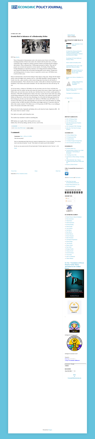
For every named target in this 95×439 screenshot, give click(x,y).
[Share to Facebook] (31, 128)
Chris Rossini (69, 243)
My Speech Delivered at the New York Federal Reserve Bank (77, 71)
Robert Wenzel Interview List (72, 184)
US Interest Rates (70, 139)
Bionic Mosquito (70, 235)
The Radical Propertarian (71, 239)
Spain (24, 127)
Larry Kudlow (69, 228)
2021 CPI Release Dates (71, 119)
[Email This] (27, 128)
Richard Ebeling (69, 224)
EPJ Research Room (70, 186)
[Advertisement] (47, 21)
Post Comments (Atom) (22, 173)
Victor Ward (69, 254)
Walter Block (69, 220)
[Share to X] (30, 128)
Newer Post (13, 171)
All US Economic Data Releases (73, 142)
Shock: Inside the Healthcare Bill (73, 62)
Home (36, 171)
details (17, 57)
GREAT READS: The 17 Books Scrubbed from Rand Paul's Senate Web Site (75, 161)
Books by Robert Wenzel (71, 164)
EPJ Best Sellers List (70, 148)
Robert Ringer (69, 241)
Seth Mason (68, 230)
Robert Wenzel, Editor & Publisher (74, 217)
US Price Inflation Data (71, 135)
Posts (68, 198)
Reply (15, 148)
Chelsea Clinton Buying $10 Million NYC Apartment (77, 83)
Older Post (58, 171)
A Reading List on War (71, 154)
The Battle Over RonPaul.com (73, 93)
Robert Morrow (69, 233)
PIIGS (21, 127)
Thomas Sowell (69, 250)
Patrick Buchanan (70, 222)
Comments (69, 201)
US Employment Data (71, 137)
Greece (16, 127)
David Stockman (70, 252)
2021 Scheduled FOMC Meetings (73, 126)
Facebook (71, 177)
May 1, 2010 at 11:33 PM (26, 136)
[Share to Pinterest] (32, 128)
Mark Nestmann (69, 237)
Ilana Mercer (69, 232)
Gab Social (77, 177)
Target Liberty (69, 98)
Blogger (50, 429)
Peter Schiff (68, 247)
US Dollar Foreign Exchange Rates (74, 140)
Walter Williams (69, 258)
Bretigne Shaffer (70, 249)
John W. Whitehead (70, 256)
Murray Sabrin (69, 245)
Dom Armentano (70, 218)
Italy (19, 127)
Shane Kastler (69, 226)
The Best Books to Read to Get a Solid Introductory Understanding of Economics (74, 152)
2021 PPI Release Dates (71, 121)
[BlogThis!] (28, 128)
